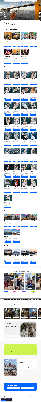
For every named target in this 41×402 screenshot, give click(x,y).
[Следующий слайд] (36, 18)
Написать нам (10, 351)
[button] (27, 360)
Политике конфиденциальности (5, 398)
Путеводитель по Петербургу (33, 1)
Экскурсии (22, 1)
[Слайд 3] (8, 18)
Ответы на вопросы (27, 1)
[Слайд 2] (6, 18)
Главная (19, 1)
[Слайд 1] (4, 18)
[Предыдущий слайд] (34, 18)
